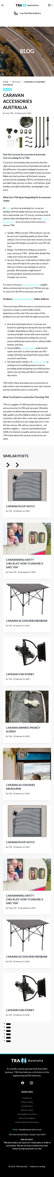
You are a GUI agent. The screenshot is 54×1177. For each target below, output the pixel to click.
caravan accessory (31, 284)
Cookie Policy (27, 1106)
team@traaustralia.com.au (30, 1129)
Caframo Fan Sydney (20, 674)
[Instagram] (31, 1083)
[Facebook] (22, 1083)
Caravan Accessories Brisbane (26, 620)
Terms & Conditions (27, 1118)
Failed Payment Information (27, 1122)
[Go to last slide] (7, 465)
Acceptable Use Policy (27, 1114)
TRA (8, 208)
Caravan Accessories (23, 299)
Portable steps (28, 348)
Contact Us (27, 1098)
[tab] (8, 1024)
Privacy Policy (27, 1102)
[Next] (17, 465)
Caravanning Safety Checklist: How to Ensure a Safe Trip (24, 563)
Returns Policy (27, 1110)
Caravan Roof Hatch (20, 506)
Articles (7, 89)
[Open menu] (2, 5)
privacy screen (39, 361)
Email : (15, 1129)
